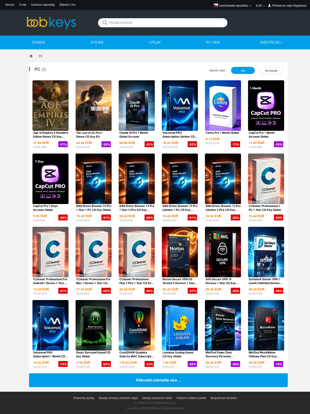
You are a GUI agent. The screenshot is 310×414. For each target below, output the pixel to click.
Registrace (300, 5)
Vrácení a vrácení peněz (191, 398)
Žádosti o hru (67, 4)
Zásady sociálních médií (157, 398)
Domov (9, 4)
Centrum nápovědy (43, 4)
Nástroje (270, 42)
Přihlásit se (278, 5)
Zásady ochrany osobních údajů (118, 398)
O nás (22, 4)
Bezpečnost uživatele (224, 398)
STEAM (97, 42)
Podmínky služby (83, 398)
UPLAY (155, 42)
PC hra (213, 42)
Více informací (50, 127)
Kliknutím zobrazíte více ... (158, 380)
